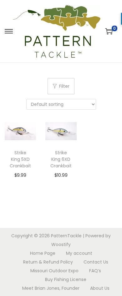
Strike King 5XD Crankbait (20, 159)
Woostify (61, 244)
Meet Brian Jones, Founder (50, 288)
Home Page (42, 253)
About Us (99, 288)
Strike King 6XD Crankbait (61, 159)
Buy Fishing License (65, 279)
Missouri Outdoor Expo (54, 271)
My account (79, 253)
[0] (109, 31)
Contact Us (96, 262)
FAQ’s (95, 271)
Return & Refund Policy (48, 262)
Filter (64, 86)
